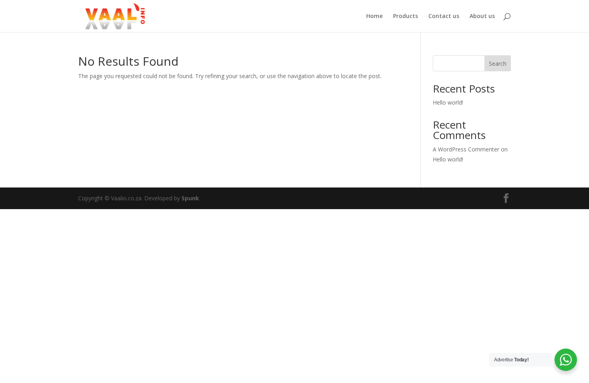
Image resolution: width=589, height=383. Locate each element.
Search (497, 63)
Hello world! (448, 102)
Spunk (190, 198)
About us (482, 16)
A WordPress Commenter (466, 149)
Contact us (443, 16)
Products (405, 16)
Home (374, 16)
